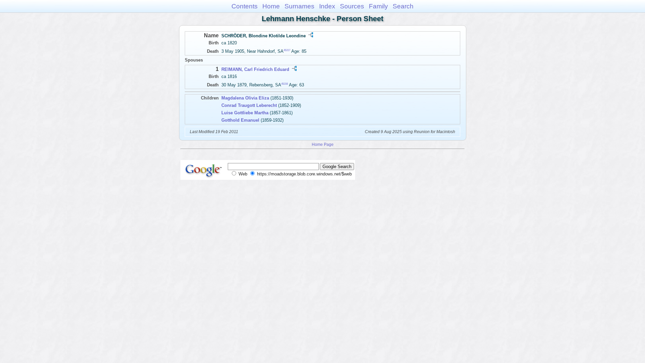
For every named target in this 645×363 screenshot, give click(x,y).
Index (327, 6)
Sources (352, 6)
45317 (287, 50)
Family (378, 6)
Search (403, 6)
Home (271, 6)
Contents (244, 6)
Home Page (323, 144)
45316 (284, 83)
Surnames (299, 6)
